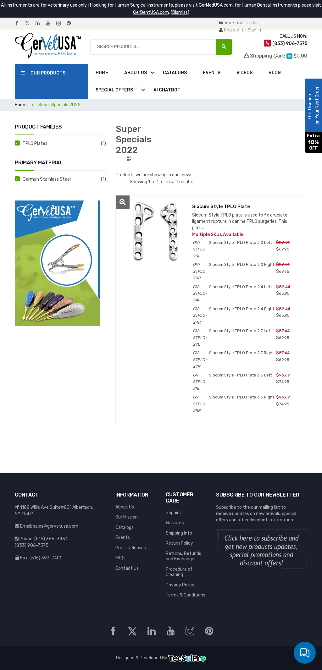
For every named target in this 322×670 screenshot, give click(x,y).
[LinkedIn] (40, 23)
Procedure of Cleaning (179, 572)
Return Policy (179, 543)
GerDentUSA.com (151, 12)
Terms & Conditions (185, 595)
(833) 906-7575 (31, 545)
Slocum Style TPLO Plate (221, 206)
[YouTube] (50, 23)
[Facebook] (19, 23)
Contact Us (127, 568)
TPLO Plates (35, 143)
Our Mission (126, 517)
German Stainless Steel (47, 179)
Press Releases (130, 548)
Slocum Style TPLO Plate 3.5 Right (241, 397)
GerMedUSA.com (216, 5)
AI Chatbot (166, 90)
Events (211, 72)
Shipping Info (179, 533)
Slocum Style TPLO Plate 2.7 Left (240, 330)
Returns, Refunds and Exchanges (183, 556)
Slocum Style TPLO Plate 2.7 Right (241, 352)
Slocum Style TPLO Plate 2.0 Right (241, 264)
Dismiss (180, 12)
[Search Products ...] (224, 47)
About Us (135, 72)
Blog (275, 72)
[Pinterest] (71, 23)
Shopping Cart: (278, 56)
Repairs (173, 512)
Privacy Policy (180, 585)
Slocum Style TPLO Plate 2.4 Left (240, 286)
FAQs (120, 558)
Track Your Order (240, 22)
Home (102, 72)
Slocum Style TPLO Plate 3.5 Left (240, 375)
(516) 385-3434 (51, 538)
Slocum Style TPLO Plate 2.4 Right (241, 308)
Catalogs (175, 72)
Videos (244, 72)
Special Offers (115, 90)
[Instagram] (61, 23)
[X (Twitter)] (30, 23)
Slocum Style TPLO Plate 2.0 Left (240, 242)
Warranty (175, 522)
